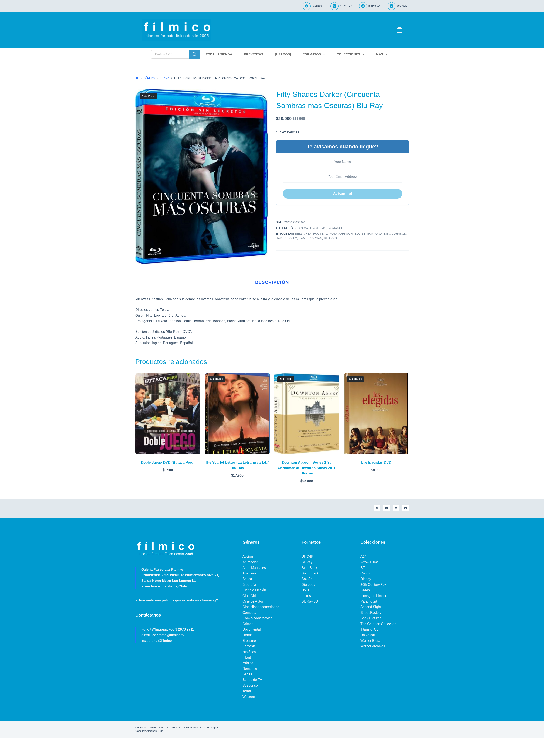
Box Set (307, 579)
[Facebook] (377, 508)
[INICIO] (137, 78)
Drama (303, 228)
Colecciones (348, 54)
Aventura (249, 573)
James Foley (286, 238)
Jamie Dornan (310, 238)
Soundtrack (310, 573)
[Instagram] (396, 508)
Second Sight (370, 607)
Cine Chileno (252, 596)
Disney (365, 579)
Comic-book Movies (257, 618)
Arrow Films (369, 562)
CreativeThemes (188, 727)
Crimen (248, 624)
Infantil (247, 657)
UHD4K (307, 556)
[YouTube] (405, 508)
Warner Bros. (370, 640)
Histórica (249, 652)
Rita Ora (331, 238)
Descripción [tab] (272, 282)
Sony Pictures (370, 618)
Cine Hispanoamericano (260, 607)
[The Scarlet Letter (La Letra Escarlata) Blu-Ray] (237, 413)
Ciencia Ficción (254, 590)
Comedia (249, 612)
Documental (251, 629)
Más (379, 54)
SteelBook (309, 568)
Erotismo (318, 228)
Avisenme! (342, 194)
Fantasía (249, 646)
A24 (363, 556)
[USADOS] (283, 54)
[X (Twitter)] (386, 508)
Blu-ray (307, 562)
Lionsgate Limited (373, 596)
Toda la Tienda (219, 54)
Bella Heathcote (309, 233)
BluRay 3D (310, 601)
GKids (365, 590)
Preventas (253, 54)
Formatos (312, 54)
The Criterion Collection (378, 624)
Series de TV (252, 680)
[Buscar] (194, 54)
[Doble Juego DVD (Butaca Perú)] (168, 413)
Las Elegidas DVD (376, 462)
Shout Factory (370, 612)
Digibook (308, 584)
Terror (246, 691)
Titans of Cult (370, 629)
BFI (363, 568)
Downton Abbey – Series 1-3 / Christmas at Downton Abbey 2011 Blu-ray (307, 467)
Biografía (249, 584)
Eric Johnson (395, 233)
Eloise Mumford (368, 233)
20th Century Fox (373, 584)
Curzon (365, 573)
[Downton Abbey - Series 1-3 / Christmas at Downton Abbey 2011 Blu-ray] (306, 413)
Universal (367, 635)
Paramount (368, 601)
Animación (250, 562)
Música (247, 663)
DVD (305, 590)
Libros (306, 596)
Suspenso (250, 685)
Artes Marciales (254, 568)
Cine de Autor (252, 601)
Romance (335, 228)
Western (248, 696)
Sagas (247, 674)
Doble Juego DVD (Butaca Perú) (168, 462)
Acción (247, 556)
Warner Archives (372, 646)
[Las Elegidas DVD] (376, 413)
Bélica (247, 579)
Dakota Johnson (339, 233)
